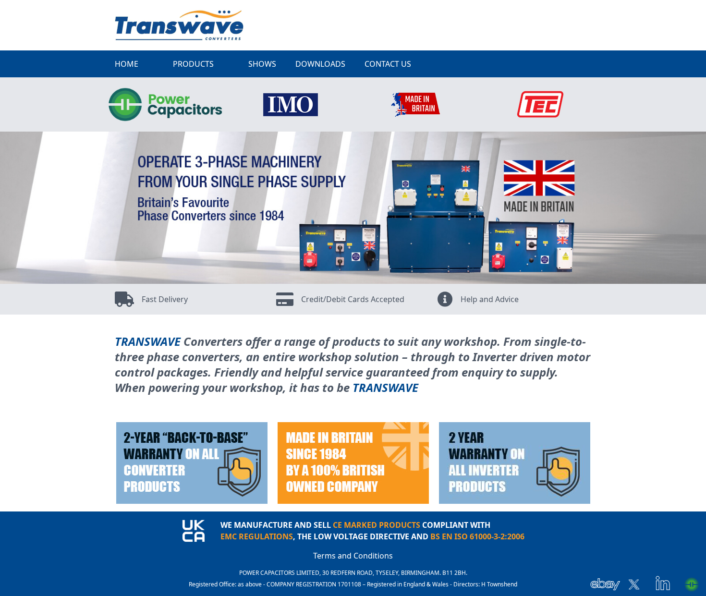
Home (126, 64)
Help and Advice (490, 299)
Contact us (388, 64)
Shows (262, 64)
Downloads (320, 64)
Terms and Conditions (353, 555)
